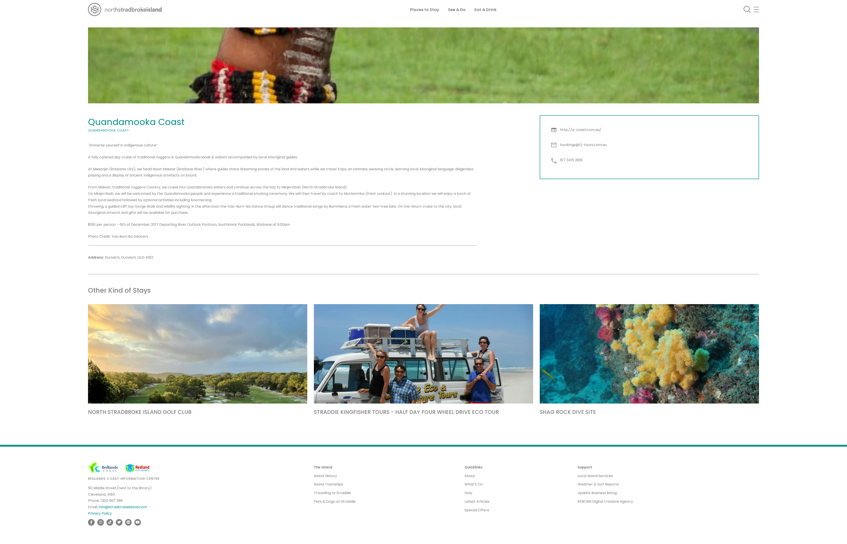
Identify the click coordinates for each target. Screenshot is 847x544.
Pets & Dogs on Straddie (335, 501)
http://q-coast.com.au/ (580, 129)
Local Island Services (595, 475)
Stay (468, 492)
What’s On (474, 484)
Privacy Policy (100, 513)
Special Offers (477, 510)
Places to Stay (424, 9)
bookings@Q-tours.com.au (583, 144)
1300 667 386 (112, 500)
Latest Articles (477, 501)
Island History (325, 475)
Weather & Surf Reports (598, 484)
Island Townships (328, 484)
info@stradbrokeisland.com (123, 507)
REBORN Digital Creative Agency (605, 501)
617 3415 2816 (571, 160)
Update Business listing (597, 492)
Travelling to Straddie (332, 492)
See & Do (457, 9)
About (470, 475)
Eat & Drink (485, 9)
